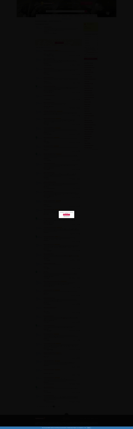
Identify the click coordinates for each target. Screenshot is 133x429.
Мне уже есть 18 (66, 214)
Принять (88, 427)
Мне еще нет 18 (66, 216)
